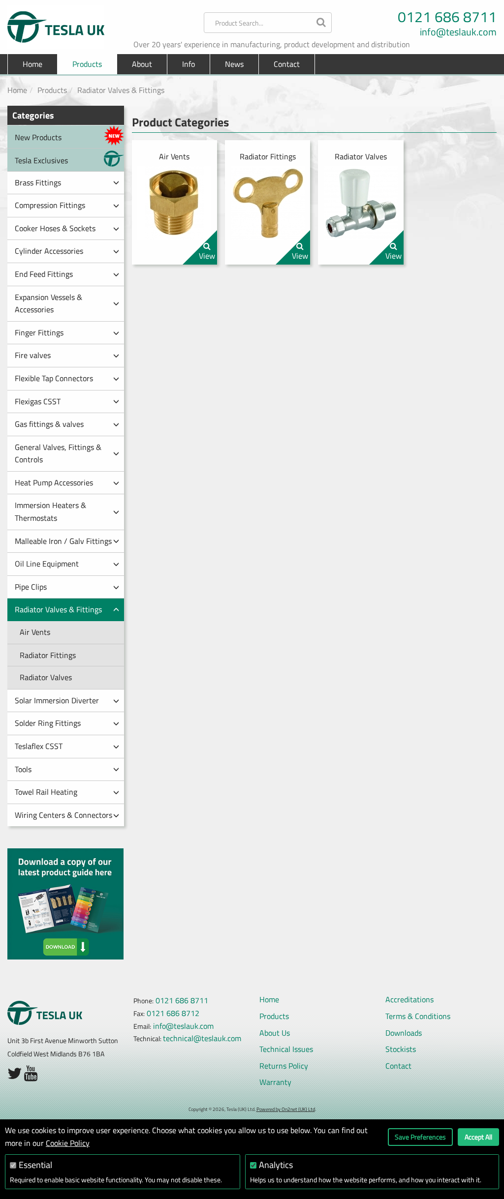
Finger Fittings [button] (39, 332)
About (142, 64)
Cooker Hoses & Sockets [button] (55, 228)
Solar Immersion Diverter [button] (57, 700)
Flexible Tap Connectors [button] (54, 378)
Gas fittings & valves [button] (49, 424)
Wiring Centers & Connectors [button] (63, 815)
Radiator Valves (46, 677)
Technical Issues (286, 1049)
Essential (35, 1164)
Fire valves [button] (33, 355)
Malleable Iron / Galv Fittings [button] (63, 541)
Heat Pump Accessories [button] (54, 482)
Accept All (478, 1137)
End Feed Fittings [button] (44, 274)
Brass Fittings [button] (38, 182)
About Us (274, 1033)
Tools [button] (23, 769)
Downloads (403, 1033)
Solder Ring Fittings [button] (48, 723)
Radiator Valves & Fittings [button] (58, 609)
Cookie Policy (68, 1143)
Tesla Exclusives (41, 160)
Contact (287, 64)
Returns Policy (283, 1066)
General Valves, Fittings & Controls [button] (58, 453)
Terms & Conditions (417, 1016)
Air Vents (35, 632)
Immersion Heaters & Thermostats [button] (50, 511)
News (234, 64)
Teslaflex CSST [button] (39, 746)
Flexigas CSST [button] (38, 401)
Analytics (276, 1164)
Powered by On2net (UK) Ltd (285, 1109)
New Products (38, 137)
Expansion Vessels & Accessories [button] (48, 303)
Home (32, 64)
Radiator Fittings (48, 655)
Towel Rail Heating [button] (46, 792)
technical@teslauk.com (202, 1038)
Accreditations (409, 999)
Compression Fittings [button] (50, 205)
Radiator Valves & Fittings (120, 90)
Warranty (275, 1082)
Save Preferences (420, 1137)
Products (52, 90)
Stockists (400, 1049)
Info (188, 64)
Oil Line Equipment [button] (47, 564)
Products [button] (87, 64)
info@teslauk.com (458, 32)
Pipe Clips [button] (31, 587)
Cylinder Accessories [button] (49, 251)
